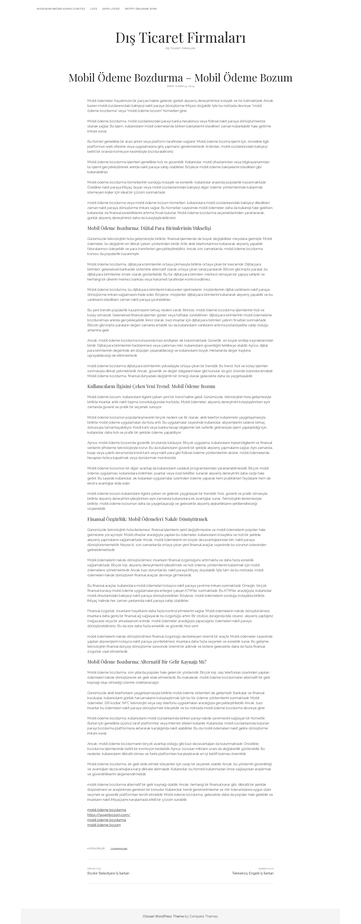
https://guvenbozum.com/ (108, 815)
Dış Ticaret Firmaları (180, 37)
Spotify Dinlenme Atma (141, 8)
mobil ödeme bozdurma (106, 810)
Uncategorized (119, 848)
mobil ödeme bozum (104, 825)
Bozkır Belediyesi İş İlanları (108, 873)
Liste (93, 8)
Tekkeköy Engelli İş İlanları (253, 873)
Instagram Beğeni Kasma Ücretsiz (61, 8)
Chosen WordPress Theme (163, 916)
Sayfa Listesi (111, 8)
